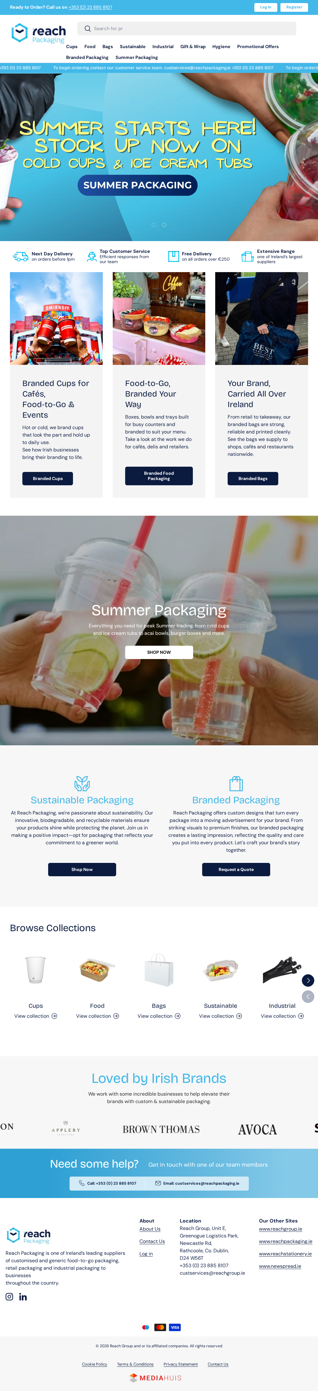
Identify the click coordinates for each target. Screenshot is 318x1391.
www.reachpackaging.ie (285, 1241)
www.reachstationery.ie (285, 1253)
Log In (265, 7)
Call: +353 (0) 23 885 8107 (111, 1183)
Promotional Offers (258, 46)
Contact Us (152, 1241)
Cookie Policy (94, 1364)
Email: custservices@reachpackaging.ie (201, 1183)
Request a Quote (236, 869)
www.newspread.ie (280, 1266)
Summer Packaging (137, 57)
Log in (146, 1253)
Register (294, 7)
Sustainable (220, 1005)
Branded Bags (252, 478)
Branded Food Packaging (159, 475)
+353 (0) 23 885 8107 (90, 7)
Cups (36, 1005)
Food (97, 1005)
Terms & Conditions (135, 1364)
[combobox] (186, 28)
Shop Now (82, 869)
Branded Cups (48, 478)
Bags (159, 1005)
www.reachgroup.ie (280, 1229)
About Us (150, 1229)
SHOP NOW (159, 652)
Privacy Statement (181, 1364)
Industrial (282, 1005)
